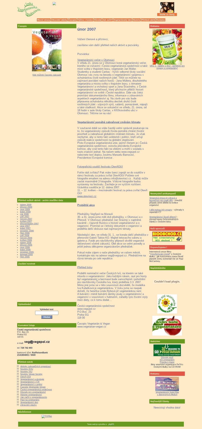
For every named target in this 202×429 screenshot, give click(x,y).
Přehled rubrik (148, 20)
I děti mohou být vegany (160, 210)
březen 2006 (26, 245)
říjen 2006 (25, 233)
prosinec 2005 (27, 252)
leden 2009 (25, 212)
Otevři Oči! (25, 376)
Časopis (72, 20)
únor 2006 (25, 247)
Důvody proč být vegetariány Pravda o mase (167, 359)
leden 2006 (25, 249)
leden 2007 (25, 228)
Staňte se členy (167, 14)
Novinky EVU (26, 369)
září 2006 (24, 235)
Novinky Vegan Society (31, 374)
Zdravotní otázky (59, 20)
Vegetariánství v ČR (29, 382)
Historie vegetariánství (31, 394)
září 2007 (24, 216)
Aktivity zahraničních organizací (35, 366)
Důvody (97, 20)
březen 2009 (26, 207)
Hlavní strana (43, 20)
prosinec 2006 (27, 231)
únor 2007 (25, 226)
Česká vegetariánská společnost (36, 389)
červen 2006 (26, 238)
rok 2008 (24, 214)
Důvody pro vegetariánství (33, 392)
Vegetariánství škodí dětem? (163, 217)
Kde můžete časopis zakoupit (47, 75)
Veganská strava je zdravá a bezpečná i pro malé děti (163, 199)
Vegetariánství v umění (31, 384)
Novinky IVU (26, 371)
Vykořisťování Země (160, 254)
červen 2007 (26, 219)
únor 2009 (25, 209)
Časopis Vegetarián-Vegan (33, 387)
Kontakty (160, 20)
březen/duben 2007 (29, 223)
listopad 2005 (26, 254)
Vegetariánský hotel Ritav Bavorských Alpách (167, 393)
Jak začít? (107, 20)
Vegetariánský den (123, 20)
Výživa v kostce (85, 20)
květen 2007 (26, 221)
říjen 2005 (25, 257)
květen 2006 (26, 240)
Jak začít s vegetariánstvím (33, 397)
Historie (136, 20)
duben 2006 (25, 242)
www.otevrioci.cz (86, 196)
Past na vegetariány (29, 400)
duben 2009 (25, 204)
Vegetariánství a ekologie (32, 379)
